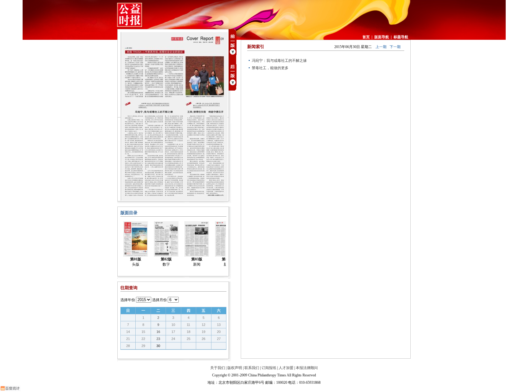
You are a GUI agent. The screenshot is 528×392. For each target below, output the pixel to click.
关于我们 (217, 368)
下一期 (395, 47)
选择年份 (127, 300)
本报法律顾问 (307, 368)
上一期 (381, 47)
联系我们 (251, 368)
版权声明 (234, 368)
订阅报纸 (269, 368)
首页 (366, 37)
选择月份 (159, 300)
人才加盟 (286, 368)
